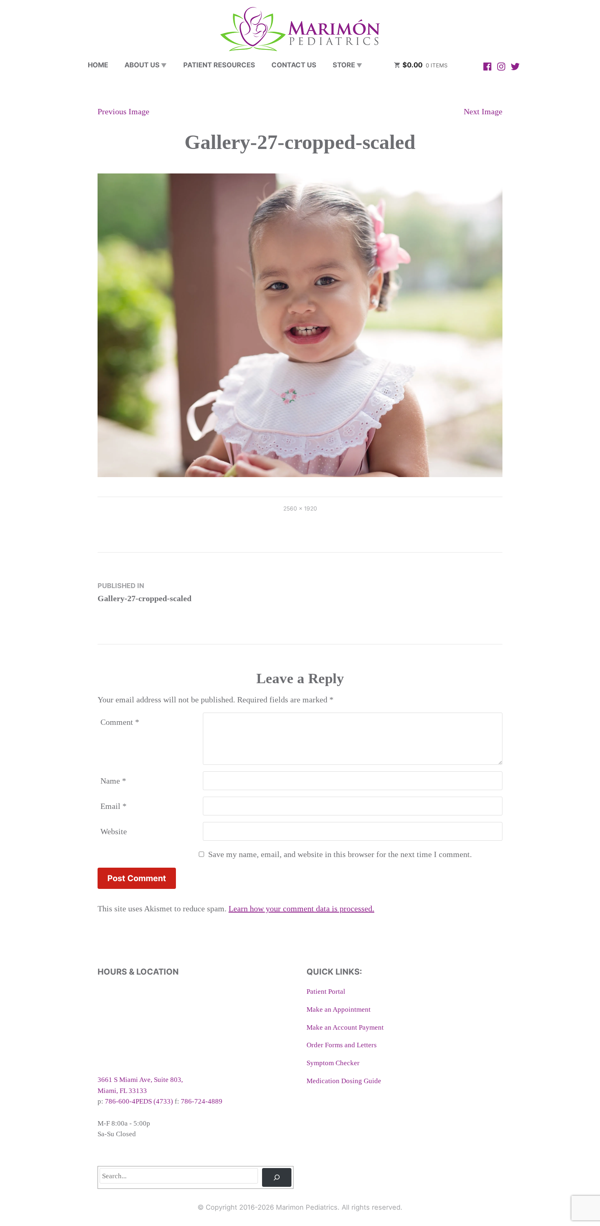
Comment (119, 721)
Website (113, 831)
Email (113, 806)
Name (113, 780)
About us (142, 65)
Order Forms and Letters (342, 1045)
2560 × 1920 (300, 508)
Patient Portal (326, 991)
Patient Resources (219, 65)
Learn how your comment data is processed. (301, 908)
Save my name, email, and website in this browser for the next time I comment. (340, 854)
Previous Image (123, 111)
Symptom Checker (333, 1063)
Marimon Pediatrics (307, 1207)
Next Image (483, 111)
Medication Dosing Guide (344, 1081)
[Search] (276, 1177)
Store (344, 65)
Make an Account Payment (345, 1027)
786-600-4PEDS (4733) (139, 1101)
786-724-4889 (201, 1101)
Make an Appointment (339, 1009)
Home (98, 65)
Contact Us (293, 65)
